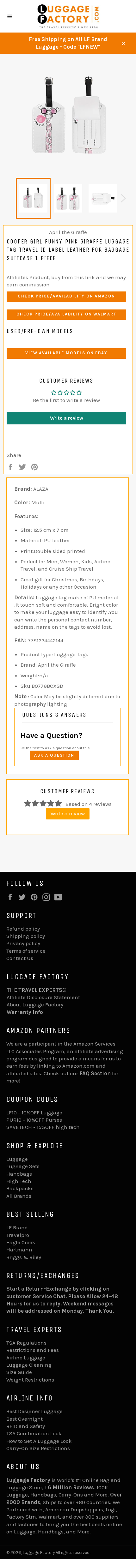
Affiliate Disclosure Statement (43, 997)
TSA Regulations (26, 1343)
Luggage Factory (39, 1552)
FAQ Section (95, 1073)
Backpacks (20, 1188)
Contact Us (19, 958)
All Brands (18, 1196)
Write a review (66, 418)
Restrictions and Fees (32, 1350)
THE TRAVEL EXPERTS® (36, 990)
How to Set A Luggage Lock (39, 1441)
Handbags (19, 1174)
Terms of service (26, 951)
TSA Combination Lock (34, 1433)
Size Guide (19, 1372)
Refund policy (23, 929)
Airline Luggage (25, 1357)
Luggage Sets (23, 1166)
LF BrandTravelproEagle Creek (20, 1234)
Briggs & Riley (23, 1257)
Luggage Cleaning (29, 1365)
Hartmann (19, 1249)
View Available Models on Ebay (66, 353)
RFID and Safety (25, 1426)
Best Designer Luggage (34, 1411)
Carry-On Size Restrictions (38, 1448)
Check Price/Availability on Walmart (66, 314)
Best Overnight (24, 1419)
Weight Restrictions (30, 1379)
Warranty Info (25, 1012)
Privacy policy (23, 943)
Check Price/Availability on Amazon (66, 296)
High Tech (18, 1181)
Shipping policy (25, 936)
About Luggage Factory (35, 1004)
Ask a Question (54, 755)
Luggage (17, 1159)
